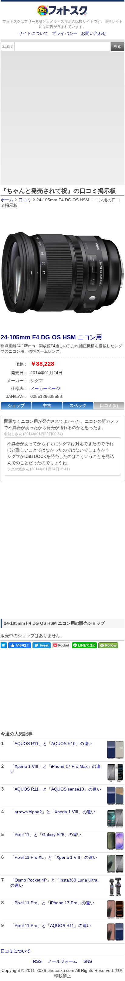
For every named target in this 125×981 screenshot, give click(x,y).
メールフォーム (62, 961)
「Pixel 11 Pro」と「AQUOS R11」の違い (50, 925)
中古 (47, 405)
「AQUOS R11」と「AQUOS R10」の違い (51, 743)
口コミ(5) (109, 405)
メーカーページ (45, 388)
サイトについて (33, 33)
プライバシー (64, 33)
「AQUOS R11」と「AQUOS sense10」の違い (55, 789)
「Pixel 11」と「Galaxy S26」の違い (45, 834)
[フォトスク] (62, 14)
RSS (37, 961)
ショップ (16, 405)
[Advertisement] (62, 116)
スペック (77, 405)
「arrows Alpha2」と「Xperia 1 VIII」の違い (52, 811)
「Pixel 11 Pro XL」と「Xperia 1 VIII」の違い (53, 857)
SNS (87, 961)
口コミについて (15, 951)
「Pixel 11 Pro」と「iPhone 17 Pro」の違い (52, 902)
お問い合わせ (93, 33)
